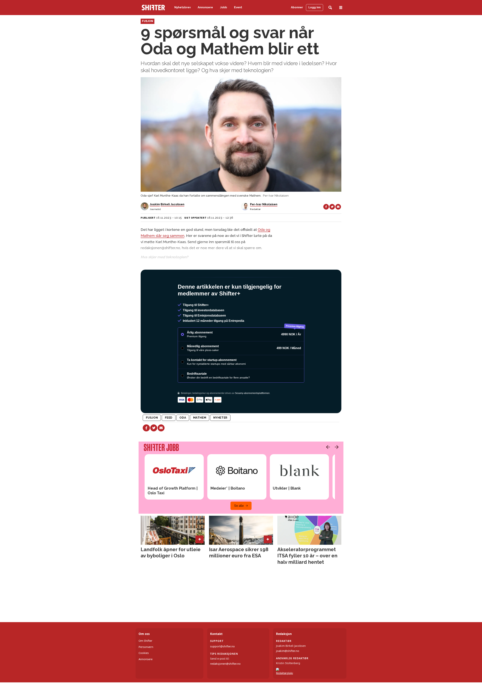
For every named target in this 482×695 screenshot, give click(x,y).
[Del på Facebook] (326, 207)
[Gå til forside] (153, 7)
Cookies (144, 669)
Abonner (297, 7)
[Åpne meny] (340, 8)
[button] (327, 463)
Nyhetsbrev (182, 7)
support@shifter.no (222, 662)
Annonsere (205, 7)
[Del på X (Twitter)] (332, 207)
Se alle (239, 522)
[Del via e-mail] (338, 207)
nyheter (220, 434)
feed (168, 434)
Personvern (146, 663)
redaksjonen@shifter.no (225, 680)
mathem (199, 434)
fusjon (152, 434)
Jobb (223, 7)
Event (238, 7)
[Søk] (330, 7)
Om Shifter (145, 657)
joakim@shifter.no (287, 667)
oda (182, 434)
